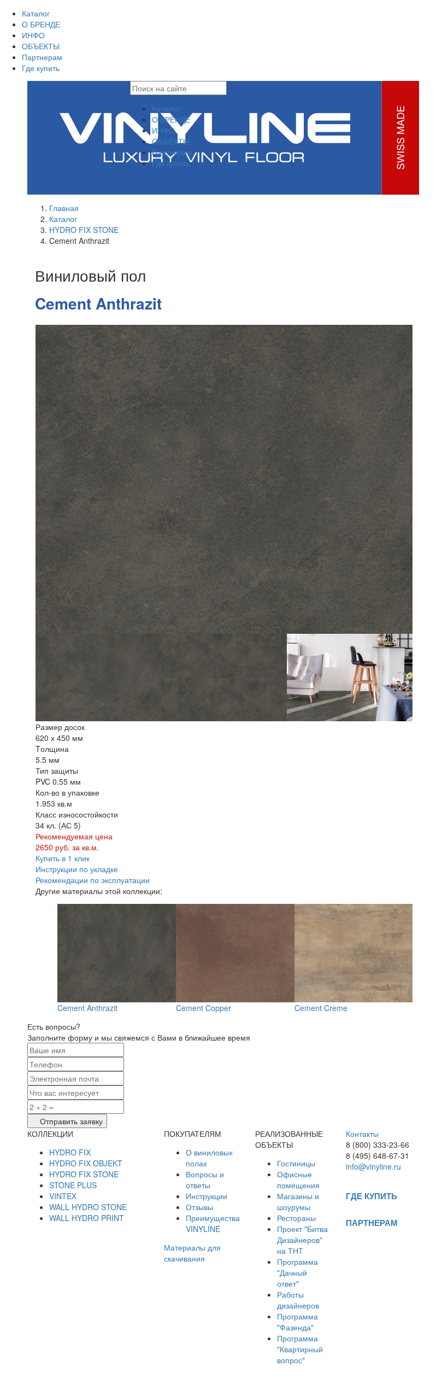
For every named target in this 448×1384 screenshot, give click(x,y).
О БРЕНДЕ (41, 24)
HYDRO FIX (70, 1152)
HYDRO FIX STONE (84, 229)
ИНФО (33, 35)
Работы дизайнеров (298, 1300)
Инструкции (206, 1195)
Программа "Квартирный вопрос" (300, 1349)
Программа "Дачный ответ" (297, 1272)
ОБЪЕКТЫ (41, 45)
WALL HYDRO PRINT (86, 1217)
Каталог (36, 13)
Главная (64, 207)
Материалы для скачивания (192, 1253)
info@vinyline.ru (373, 1166)
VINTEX (62, 1195)
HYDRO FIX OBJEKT (85, 1163)
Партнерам (42, 56)
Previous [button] (27, 479)
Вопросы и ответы (205, 1179)
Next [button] (420, 479)
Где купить (41, 67)
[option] (224, 479)
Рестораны (296, 1217)
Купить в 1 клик (63, 857)
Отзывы (199, 1206)
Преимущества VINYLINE (213, 1223)
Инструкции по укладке (77, 868)
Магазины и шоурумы (298, 1201)
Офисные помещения (298, 1179)
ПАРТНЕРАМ (372, 1223)
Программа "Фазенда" (297, 1322)
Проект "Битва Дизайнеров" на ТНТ (302, 1239)
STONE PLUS (73, 1184)
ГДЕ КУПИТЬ (371, 1196)
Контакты (362, 1133)
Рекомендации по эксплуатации (93, 879)
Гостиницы (296, 1163)
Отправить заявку (70, 1121)
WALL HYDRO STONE (88, 1206)
